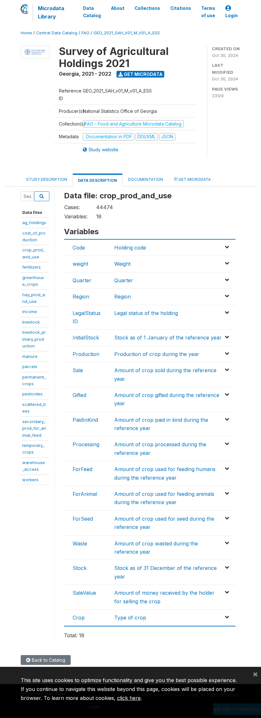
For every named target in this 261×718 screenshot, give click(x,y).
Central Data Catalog (56, 33)
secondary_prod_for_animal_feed (34, 428)
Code (79, 247)
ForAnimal (85, 494)
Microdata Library (51, 12)
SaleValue (84, 593)
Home (26, 33)
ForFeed (82, 469)
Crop (79, 617)
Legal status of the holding (146, 313)
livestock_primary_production (34, 339)
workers (30, 479)
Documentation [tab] (145, 179)
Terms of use (208, 12)
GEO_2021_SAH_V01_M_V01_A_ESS (127, 33)
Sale (78, 370)
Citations (180, 8)
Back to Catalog (48, 660)
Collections (147, 8)
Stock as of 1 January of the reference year (168, 337)
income (29, 311)
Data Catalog (92, 12)
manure (30, 356)
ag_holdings (34, 222)
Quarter (82, 280)
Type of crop (130, 617)
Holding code (130, 247)
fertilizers (31, 267)
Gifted (79, 395)
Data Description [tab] (97, 180)
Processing (86, 444)
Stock (80, 568)
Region (81, 296)
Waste (80, 543)
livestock (31, 322)
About (117, 8)
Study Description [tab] (46, 179)
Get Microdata (143, 74)
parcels (29, 366)
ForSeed (83, 519)
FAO (85, 33)
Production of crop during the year (156, 354)
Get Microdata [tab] (194, 179)
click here (129, 698)
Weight (122, 264)
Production (86, 354)
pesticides (32, 393)
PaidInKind (85, 420)
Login (231, 15)
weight (80, 264)
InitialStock (86, 337)
